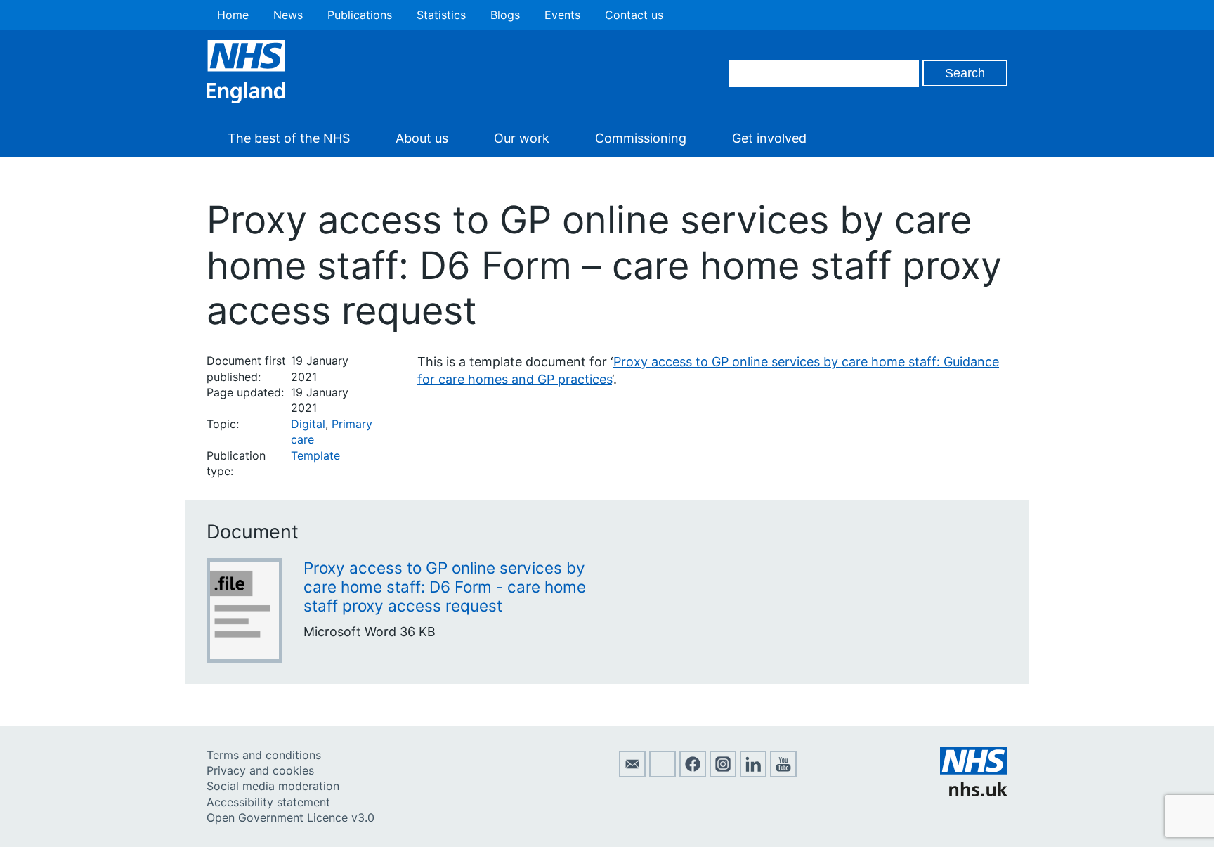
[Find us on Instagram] (723, 773)
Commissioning (640, 138)
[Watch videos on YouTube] (783, 773)
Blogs (505, 15)
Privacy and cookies (260, 770)
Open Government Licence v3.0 (290, 817)
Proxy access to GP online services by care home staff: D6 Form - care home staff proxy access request (445, 586)
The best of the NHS (289, 138)
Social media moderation (273, 786)
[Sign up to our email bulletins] (632, 773)
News (288, 15)
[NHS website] (973, 792)
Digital (308, 424)
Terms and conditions (264, 755)
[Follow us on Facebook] (692, 773)
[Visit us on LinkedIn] (753, 773)
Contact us (634, 15)
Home (233, 15)
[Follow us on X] (662, 773)
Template (315, 455)
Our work (521, 138)
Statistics (441, 15)
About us (422, 138)
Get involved (769, 138)
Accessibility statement (268, 802)
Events (562, 15)
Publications (359, 15)
